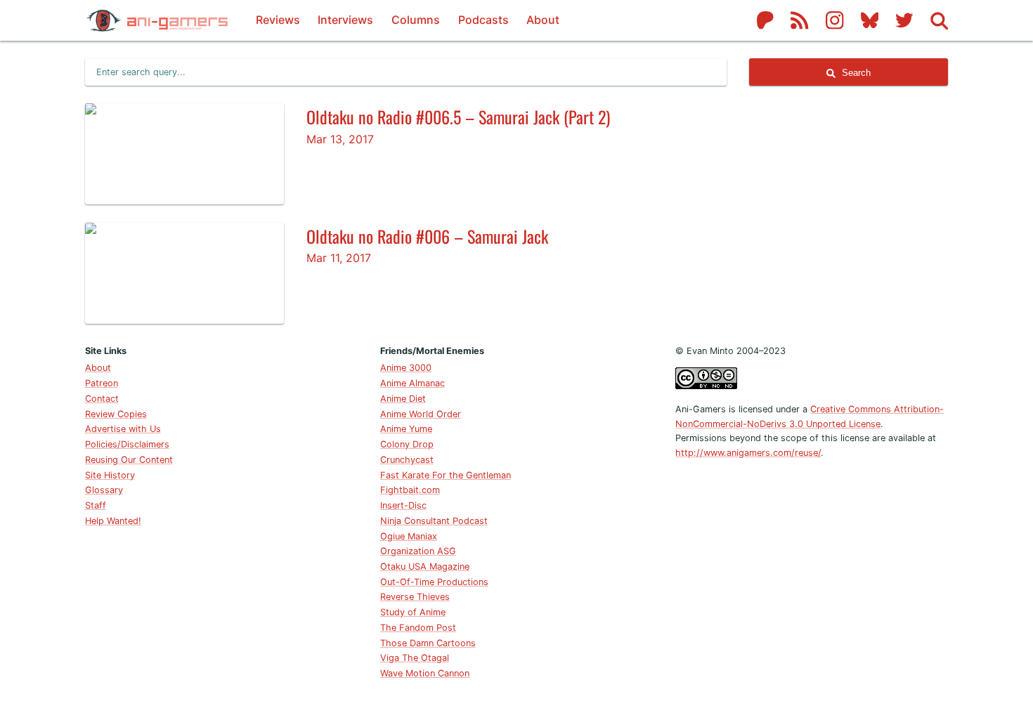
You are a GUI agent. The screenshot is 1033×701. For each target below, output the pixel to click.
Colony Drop (407, 444)
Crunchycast (407, 459)
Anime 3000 (405, 367)
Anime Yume (406, 429)
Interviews (345, 20)
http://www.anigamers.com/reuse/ (748, 452)
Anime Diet (403, 398)
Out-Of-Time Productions (434, 582)
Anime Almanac (412, 383)
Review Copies (116, 414)
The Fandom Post (418, 627)
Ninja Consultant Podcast (434, 521)
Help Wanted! (113, 521)
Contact (102, 398)
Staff (95, 505)
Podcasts (483, 20)
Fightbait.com (410, 490)
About (542, 20)
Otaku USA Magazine (424, 566)
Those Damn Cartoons (428, 643)
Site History (110, 475)
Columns (415, 20)
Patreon (101, 383)
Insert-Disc (403, 505)
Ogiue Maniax (408, 536)
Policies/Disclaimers (127, 444)
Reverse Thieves (415, 596)
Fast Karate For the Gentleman (445, 475)
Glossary (104, 490)
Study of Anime (413, 612)
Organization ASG (418, 551)
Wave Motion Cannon (424, 673)
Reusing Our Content (129, 459)
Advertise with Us (123, 429)
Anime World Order (420, 414)
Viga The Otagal (414, 658)
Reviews (278, 20)
